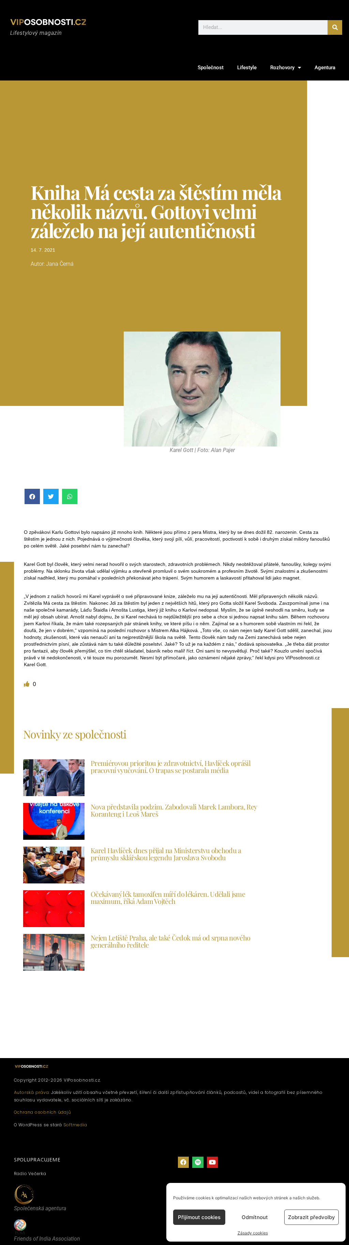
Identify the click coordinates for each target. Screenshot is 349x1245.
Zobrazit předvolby (311, 1217)
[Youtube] (212, 1162)
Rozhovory (282, 67)
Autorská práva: (32, 1092)
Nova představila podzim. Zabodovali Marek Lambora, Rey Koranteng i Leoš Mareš (174, 810)
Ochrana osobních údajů (42, 1112)
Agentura (325, 67)
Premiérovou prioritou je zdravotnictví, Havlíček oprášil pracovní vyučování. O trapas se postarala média (171, 766)
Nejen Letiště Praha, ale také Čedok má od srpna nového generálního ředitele (170, 941)
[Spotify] (197, 1162)
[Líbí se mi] (27, 683)
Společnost (211, 67)
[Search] (335, 27)
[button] (32, 496)
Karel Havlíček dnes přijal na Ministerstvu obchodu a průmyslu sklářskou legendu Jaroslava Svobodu (166, 854)
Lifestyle (247, 67)
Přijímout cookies (199, 1217)
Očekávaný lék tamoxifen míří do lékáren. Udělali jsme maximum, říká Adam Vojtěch (168, 897)
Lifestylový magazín (36, 33)
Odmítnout (255, 1217)
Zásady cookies (253, 1232)
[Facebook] (183, 1162)
